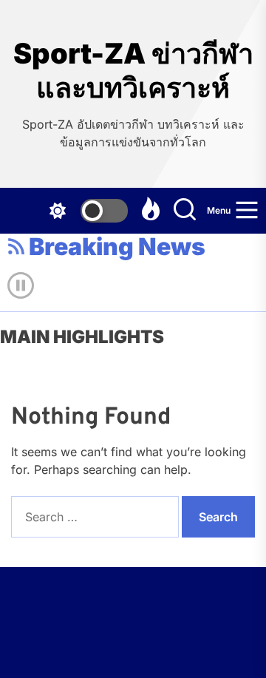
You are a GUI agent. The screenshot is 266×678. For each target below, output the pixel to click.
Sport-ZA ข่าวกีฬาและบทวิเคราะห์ (133, 70)
